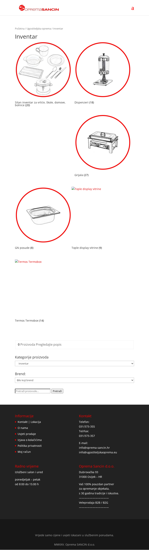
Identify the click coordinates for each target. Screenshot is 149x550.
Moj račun (24, 452)
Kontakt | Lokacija (29, 422)
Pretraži (57, 391)
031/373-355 (87, 426)
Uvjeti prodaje (27, 434)
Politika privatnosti (30, 446)
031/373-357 (87, 436)
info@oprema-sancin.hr (94, 447)
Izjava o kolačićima (30, 440)
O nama (23, 428)
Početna (19, 28)
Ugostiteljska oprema (39, 28)
